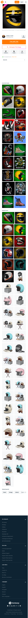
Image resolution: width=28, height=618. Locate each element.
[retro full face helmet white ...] (8, 101)
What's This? (14, 56)
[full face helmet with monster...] (7, 137)
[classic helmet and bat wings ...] (19, 149)
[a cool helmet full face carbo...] (19, 102)
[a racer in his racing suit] (8, 238)
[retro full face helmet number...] (8, 114)
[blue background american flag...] (8, 266)
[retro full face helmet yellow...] (8, 226)
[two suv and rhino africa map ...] (7, 149)
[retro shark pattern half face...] (8, 329)
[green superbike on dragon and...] (8, 213)
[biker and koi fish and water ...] (8, 174)
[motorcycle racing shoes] (18, 137)
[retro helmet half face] (7, 341)
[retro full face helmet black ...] (8, 90)
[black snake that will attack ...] (8, 126)
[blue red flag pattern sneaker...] (19, 252)
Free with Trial (14, 42)
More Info (5, 59)
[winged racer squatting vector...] (7, 252)
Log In (22, 2)
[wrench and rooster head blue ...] (8, 162)
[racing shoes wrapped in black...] (8, 200)
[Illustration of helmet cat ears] (8, 436)
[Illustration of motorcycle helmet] (8, 400)
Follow (23, 37)
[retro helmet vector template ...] (8, 388)
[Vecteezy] (2, 2)
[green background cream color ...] (8, 187)
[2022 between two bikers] (19, 213)
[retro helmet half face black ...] (8, 364)
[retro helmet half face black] (8, 353)
